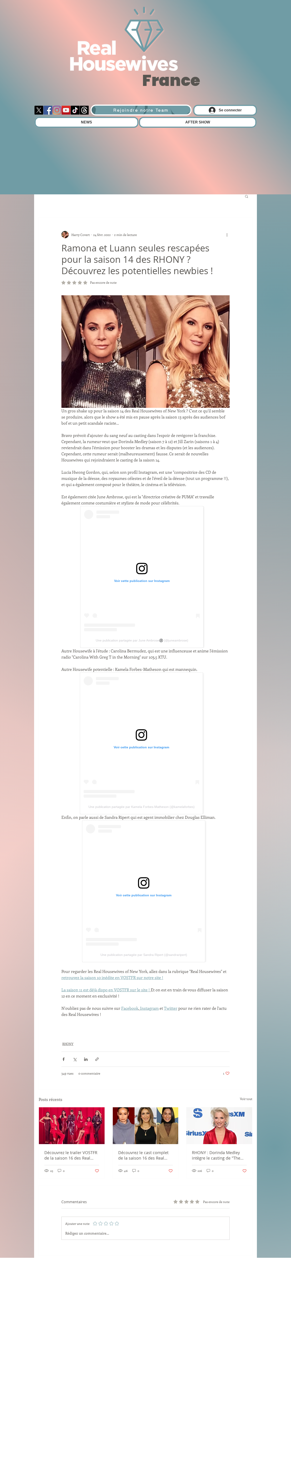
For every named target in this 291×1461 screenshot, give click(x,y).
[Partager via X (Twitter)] (75, 1059)
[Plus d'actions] (227, 234)
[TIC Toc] (75, 110)
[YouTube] (66, 110)
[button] (246, 196)
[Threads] (84, 110)
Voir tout (246, 1099)
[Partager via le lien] (97, 1059)
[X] (38, 110)
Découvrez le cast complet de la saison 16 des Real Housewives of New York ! (143, 1155)
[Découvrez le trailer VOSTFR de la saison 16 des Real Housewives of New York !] (72, 1125)
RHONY (67, 1044)
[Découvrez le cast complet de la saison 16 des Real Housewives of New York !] (145, 1125)
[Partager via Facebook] (63, 1059)
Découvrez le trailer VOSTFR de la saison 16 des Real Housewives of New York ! (70, 1155)
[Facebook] (47, 110)
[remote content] (145, 577)
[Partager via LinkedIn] (86, 1059)
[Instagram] (57, 110)
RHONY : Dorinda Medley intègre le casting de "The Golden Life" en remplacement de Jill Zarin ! (218, 1155)
